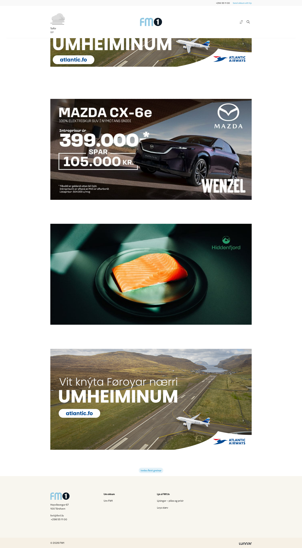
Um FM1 (108, 500)
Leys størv (162, 507)
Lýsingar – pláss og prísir (170, 500)
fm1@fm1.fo (57, 515)
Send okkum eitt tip (242, 2)
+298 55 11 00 (223, 2)
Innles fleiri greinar (151, 470)
